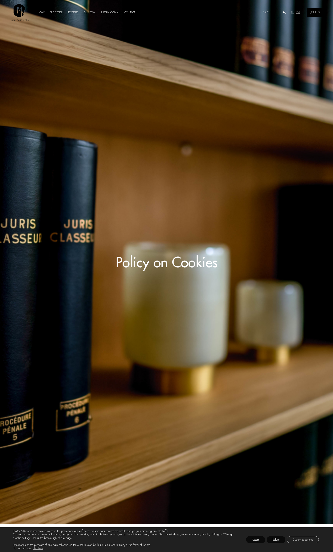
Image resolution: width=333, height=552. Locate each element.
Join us (315, 12)
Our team (89, 12)
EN (298, 12)
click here (38, 548)
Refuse (276, 539)
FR (292, 12)
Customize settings (303, 539)
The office (56, 12)
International (110, 12)
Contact (129, 12)
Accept (255, 539)
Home (41, 12)
